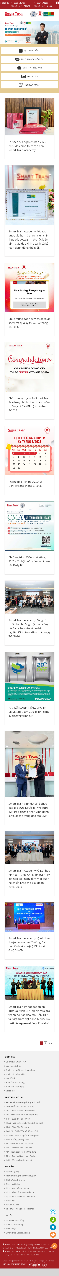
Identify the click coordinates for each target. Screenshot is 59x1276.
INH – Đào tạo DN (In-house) (19, 1160)
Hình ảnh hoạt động (15, 1086)
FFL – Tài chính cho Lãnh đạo (19, 1147)
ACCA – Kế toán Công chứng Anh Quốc (23, 1102)
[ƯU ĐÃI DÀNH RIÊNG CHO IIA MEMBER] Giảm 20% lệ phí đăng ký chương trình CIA (28, 712)
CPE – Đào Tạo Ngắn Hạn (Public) (21, 1156)
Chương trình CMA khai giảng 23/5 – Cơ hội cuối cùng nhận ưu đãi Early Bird (29, 561)
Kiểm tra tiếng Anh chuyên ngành (21, 1175)
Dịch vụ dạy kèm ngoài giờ (17, 1188)
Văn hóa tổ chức (13, 1066)
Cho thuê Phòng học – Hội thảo (20, 1208)
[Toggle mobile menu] (52, 13)
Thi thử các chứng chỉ (32, 59)
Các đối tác (11, 1078)
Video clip (10, 1090)
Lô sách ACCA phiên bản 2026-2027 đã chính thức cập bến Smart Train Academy (27, 146)
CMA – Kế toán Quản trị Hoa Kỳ (20, 1106)
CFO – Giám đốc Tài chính (17, 1127)
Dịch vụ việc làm (13, 1184)
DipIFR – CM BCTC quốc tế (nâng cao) (22, 1135)
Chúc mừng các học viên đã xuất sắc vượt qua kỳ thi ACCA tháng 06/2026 (29, 323)
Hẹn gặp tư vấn (32, 84)
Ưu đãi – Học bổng (14, 1224)
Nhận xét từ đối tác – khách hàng (21, 1070)
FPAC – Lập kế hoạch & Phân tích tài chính (25, 1122)
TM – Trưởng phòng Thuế (17, 1139)
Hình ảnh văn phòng (15, 1082)
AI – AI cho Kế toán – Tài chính (19, 1143)
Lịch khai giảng (32, 50)
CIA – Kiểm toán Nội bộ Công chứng (22, 1114)
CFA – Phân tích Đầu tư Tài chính (20, 1110)
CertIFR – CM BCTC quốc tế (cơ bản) (22, 1131)
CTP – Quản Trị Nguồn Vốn (18, 1118)
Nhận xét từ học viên (15, 1074)
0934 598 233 (42, 3)
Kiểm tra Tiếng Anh (32, 67)
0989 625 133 (19, 3)
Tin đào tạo (11, 1228)
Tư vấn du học (12, 1204)
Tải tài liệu (32, 76)
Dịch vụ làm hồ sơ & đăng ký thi (20, 1192)
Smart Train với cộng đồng (18, 1232)
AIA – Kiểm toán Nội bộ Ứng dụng (21, 1151)
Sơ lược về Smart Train (16, 1061)
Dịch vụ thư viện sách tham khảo (21, 1196)
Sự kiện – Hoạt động (15, 1220)
